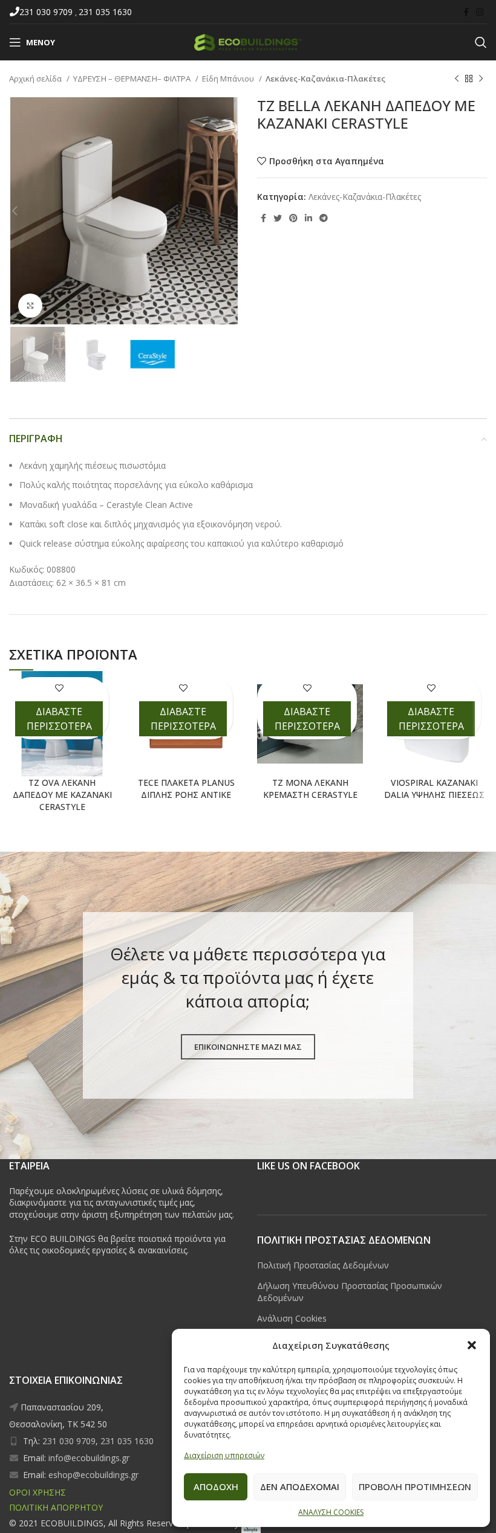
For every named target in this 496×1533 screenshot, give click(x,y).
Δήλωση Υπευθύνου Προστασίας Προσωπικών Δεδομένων (349, 1291)
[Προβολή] (30, 306)
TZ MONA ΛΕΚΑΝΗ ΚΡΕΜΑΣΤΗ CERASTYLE (310, 788)
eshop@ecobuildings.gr (93, 1474)
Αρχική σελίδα (36, 78)
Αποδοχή (216, 1486)
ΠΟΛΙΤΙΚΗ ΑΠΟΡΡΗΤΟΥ (56, 1507)
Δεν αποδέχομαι (299, 1486)
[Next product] (481, 79)
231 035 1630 (105, 12)
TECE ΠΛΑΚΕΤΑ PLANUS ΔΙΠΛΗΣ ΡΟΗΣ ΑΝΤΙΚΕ (186, 788)
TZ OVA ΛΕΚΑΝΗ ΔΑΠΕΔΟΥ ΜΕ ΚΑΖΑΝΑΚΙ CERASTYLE (62, 794)
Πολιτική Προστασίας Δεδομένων (323, 1265)
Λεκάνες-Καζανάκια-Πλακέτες (325, 78)
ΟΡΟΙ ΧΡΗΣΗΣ (37, 1492)
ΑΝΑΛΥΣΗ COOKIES (331, 1512)
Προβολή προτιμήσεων (415, 1486)
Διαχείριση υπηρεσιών (224, 1455)
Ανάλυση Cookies (292, 1318)
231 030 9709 (47, 12)
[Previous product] (457, 79)
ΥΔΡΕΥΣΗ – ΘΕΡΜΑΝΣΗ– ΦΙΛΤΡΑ (132, 78)
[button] (472, 1345)
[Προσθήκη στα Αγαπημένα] (59, 687)
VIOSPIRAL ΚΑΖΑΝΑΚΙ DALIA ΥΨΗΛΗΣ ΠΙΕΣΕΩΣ (434, 788)
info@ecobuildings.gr (88, 1458)
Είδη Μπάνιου (229, 78)
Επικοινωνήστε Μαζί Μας (248, 1046)
